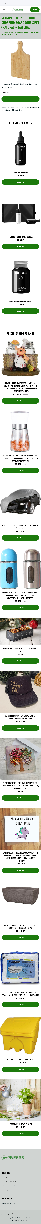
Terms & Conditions (26, 1218)
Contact (15, 1218)
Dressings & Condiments (19, 84)
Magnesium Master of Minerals (20, 301)
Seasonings (33, 84)
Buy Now (20, 99)
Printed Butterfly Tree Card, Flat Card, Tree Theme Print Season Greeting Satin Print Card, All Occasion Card (20, 785)
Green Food (9, 1178)
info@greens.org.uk (7, 3)
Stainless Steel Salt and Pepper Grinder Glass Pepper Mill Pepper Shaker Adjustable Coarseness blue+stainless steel (20, 595)
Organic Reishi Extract (21, 172)
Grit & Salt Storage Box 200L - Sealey (20, 1059)
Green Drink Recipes (12, 1186)
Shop (35, 10)
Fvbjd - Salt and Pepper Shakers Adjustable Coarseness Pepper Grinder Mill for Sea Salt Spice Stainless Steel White (20, 458)
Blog (6, 1190)
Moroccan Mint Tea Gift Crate (20, 1124)
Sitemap (26, 1220)
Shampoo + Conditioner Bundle (21, 237)
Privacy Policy (17, 1220)
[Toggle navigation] (4, 9)
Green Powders (10, 1182)
